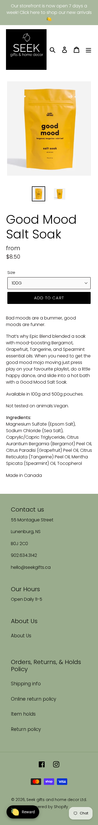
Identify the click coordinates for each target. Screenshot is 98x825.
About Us (21, 635)
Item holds (23, 714)
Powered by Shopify (49, 806)
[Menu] (88, 49)
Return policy (26, 729)
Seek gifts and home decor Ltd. (56, 799)
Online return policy (33, 699)
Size (11, 272)
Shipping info (26, 683)
